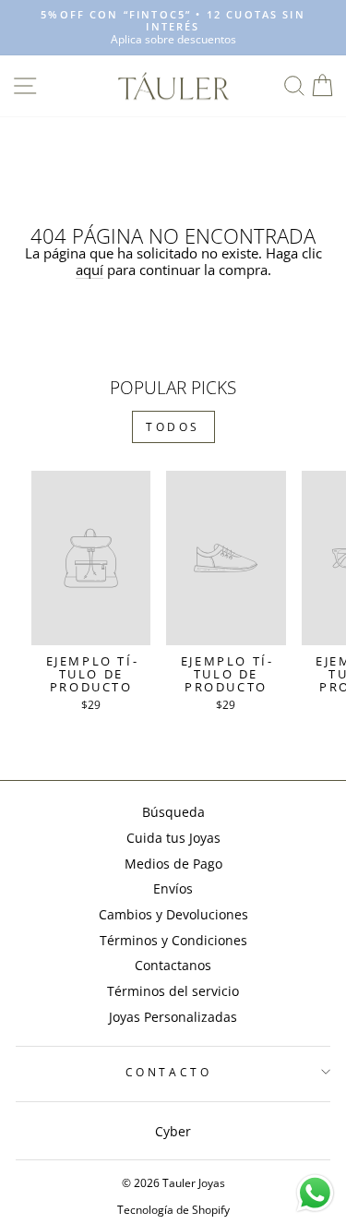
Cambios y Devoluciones (173, 914)
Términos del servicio (173, 991)
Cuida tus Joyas (173, 837)
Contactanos (173, 965)
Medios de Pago (173, 863)
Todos (173, 427)
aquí (89, 270)
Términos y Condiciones (173, 940)
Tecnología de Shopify (173, 1210)
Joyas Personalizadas (173, 1017)
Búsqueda (173, 812)
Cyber (173, 1131)
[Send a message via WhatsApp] (315, 1193)
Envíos (173, 888)
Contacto (168, 1071)
